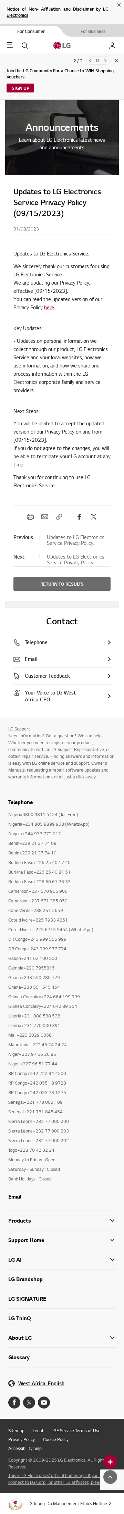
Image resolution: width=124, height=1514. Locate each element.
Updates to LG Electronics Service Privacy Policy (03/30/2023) (75, 559)
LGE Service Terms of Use (76, 1430)
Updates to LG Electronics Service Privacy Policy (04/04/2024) (75, 540)
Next (105, 60)
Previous (90, 60)
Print (30, 516)
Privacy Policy (21, 1439)
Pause (98, 60)
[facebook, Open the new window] (79, 516)
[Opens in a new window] (14, 1403)
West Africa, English (41, 1383)
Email (44, 516)
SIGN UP (20, 88)
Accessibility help (25, 1448)
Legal (38, 1430)
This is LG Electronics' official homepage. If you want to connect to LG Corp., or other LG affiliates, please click (61, 1478)
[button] (62, 1240)
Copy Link (59, 516)
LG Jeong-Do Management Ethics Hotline (67, 1503)
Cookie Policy (56, 1439)
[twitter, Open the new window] (93, 516)
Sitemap (16, 1430)
